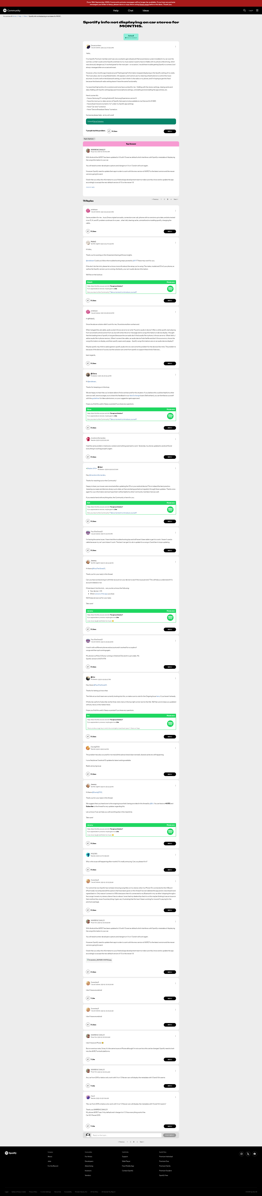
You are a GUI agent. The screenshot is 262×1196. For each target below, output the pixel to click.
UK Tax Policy (94, 1192)
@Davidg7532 (97, 792)
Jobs (49, 1161)
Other (25, 16)
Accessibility (68, 1192)
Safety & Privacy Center (19, 1192)
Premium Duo (164, 1161)
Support (125, 1156)
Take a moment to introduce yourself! (123, 292)
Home (14, 16)
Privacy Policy (33, 1192)
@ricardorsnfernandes (97, 475)
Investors (88, 1170)
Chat (130, 10)
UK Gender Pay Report (108, 1192)
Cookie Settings (45, 1192)
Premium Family (165, 1166)
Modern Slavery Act (81, 1192)
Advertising (89, 1166)
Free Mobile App (128, 1166)
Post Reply (169, 1135)
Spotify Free (163, 1175)
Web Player (126, 1161)
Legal (6, 1192)
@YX (134, 260)
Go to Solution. (98, 121)
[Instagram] (241, 1153)
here (158, 696)
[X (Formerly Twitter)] (248, 1153)
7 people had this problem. (96, 130)
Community (13, 10)
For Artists (88, 1156)
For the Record (53, 1166)
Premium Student (165, 1170)
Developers (89, 1161)
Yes (150, 1093)
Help (116, 10)
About (50, 1156)
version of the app (101, 594)
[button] (175, 46)
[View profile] (88, 46)
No (140, 1093)
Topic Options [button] (88, 139)
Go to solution (132, 38)
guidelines (95, 398)
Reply (170, 131)
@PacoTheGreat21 (98, 568)
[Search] (244, 10)
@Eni (152, 803)
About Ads (57, 1192)
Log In (251, 10)
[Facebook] (254, 1153)
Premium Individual (166, 1156)
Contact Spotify (127, 1170)
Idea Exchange (134, 395)
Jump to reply (90, 187)
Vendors (88, 1175)
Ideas (146, 10)
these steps (144, 4)
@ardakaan (90, 260)
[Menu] (257, 10)
